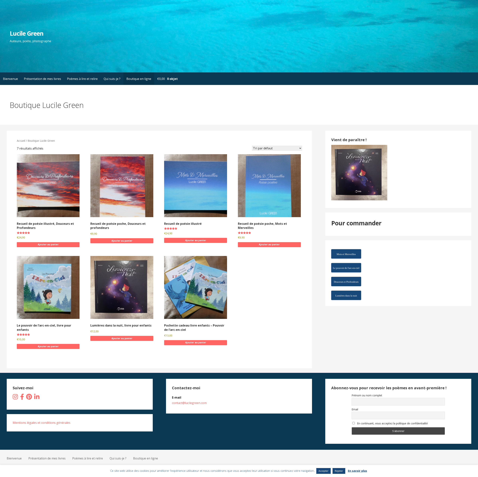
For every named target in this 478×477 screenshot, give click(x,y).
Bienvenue (10, 79)
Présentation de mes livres (42, 79)
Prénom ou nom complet (367, 395)
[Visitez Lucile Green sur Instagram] (15, 398)
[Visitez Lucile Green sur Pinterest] (29, 398)
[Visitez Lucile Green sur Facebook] (22, 398)
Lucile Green (26, 33)
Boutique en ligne (138, 79)
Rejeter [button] (339, 471)
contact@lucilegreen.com (189, 403)
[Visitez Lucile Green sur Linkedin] (36, 398)
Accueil (21, 140)
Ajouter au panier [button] (48, 244)
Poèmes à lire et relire (82, 79)
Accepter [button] (323, 471)
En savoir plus (357, 471)
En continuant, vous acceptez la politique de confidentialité (392, 423)
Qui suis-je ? (112, 79)
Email (355, 409)
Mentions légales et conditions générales (41, 423)
